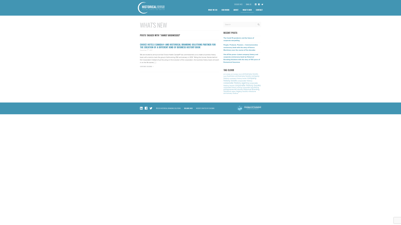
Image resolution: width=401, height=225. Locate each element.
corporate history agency (236, 82)
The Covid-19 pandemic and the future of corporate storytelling (238, 39)
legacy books (242, 91)
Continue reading (146, 66)
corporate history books (248, 85)
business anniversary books (239, 76)
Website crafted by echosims (205, 108)
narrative (235, 93)
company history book (238, 78)
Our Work (225, 10)
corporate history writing (232, 87)
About (236, 10)
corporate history (245, 80)
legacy (234, 91)
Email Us (248, 4)
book (225, 76)
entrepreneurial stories (233, 89)
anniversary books (250, 74)
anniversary (227, 74)
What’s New (247, 10)
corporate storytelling (250, 87)
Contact (259, 10)
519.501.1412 (238, 4)
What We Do (212, 10)
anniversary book (236, 74)
